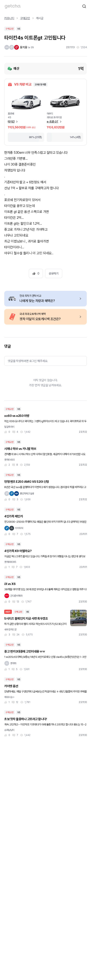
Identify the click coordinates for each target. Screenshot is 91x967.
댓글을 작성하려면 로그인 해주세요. (28, 361)
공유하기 (53, 273)
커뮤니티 (9, 18)
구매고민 (25, 18)
